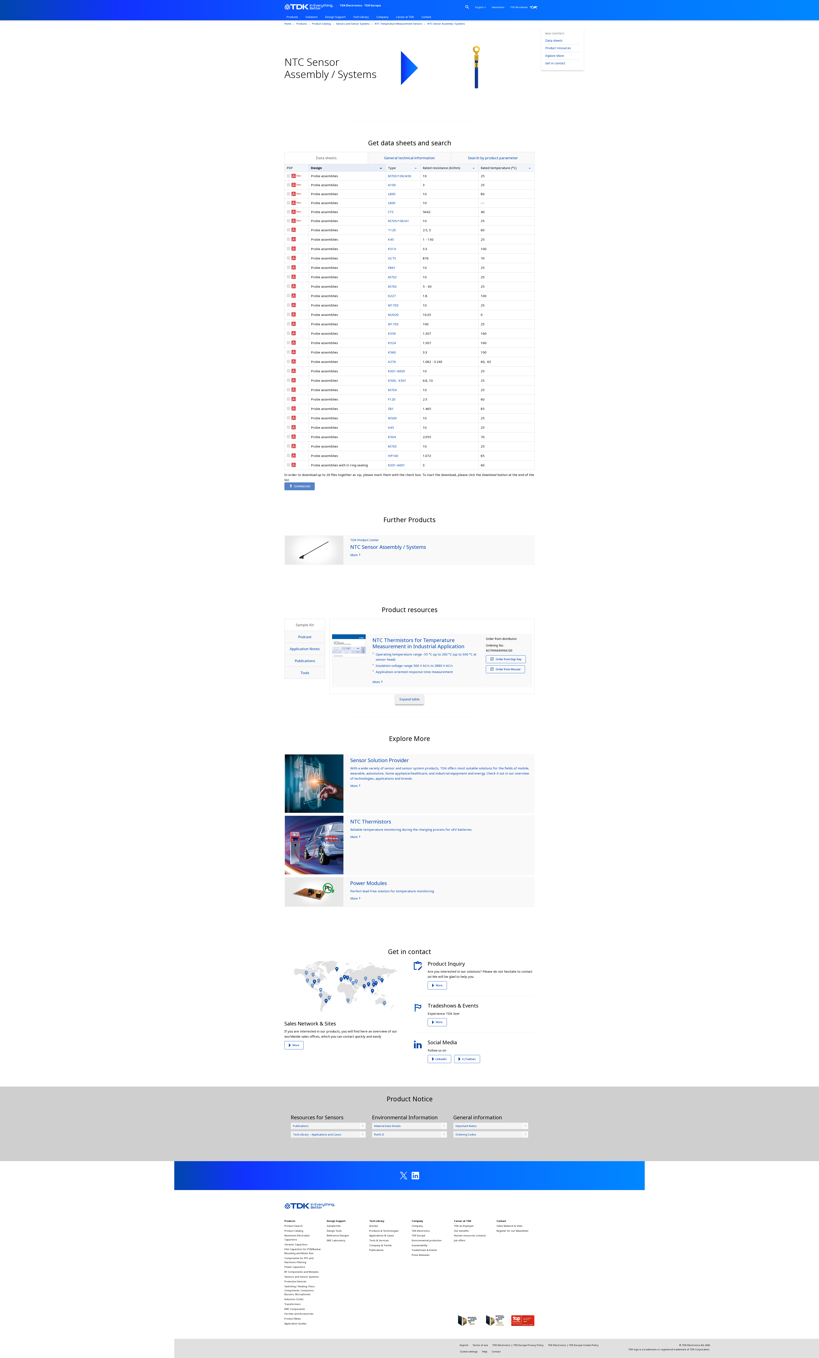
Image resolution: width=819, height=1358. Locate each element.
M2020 (393, 314)
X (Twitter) (469, 1059)
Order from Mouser (508, 669)
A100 (392, 185)
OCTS (392, 258)
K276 (392, 361)
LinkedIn (441, 1059)
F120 (391, 399)
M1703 (393, 305)
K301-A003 (396, 371)
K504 (392, 437)
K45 (391, 239)
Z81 (391, 409)
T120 (392, 230)
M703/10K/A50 (399, 176)
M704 (392, 390)
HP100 (393, 456)
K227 (392, 296)
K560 (392, 352)
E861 (392, 267)
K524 (392, 343)
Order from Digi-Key (509, 659)
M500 (392, 418)
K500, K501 (397, 380)
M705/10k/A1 (398, 221)
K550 (392, 333)
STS (390, 212)
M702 (392, 277)
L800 (391, 194)
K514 (392, 249)
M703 (392, 286)
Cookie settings (469, 1351)
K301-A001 (396, 465)
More (295, 1045)
